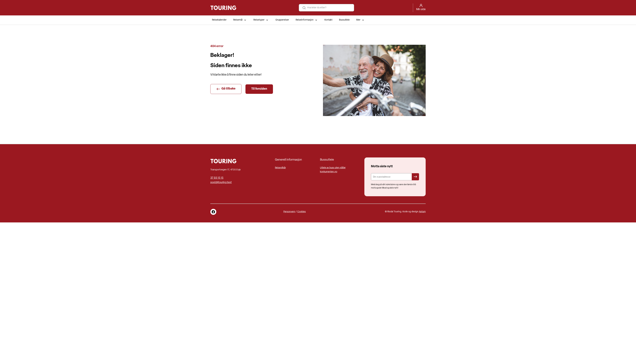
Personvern (289, 211)
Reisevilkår (280, 168)
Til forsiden (259, 89)
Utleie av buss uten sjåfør (333, 168)
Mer (358, 20)
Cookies (301, 211)
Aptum (422, 211)
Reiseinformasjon (305, 20)
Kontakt (328, 20)
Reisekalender (219, 20)
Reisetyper (259, 20)
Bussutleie (344, 20)
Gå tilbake (228, 88)
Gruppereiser (282, 20)
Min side (421, 9)
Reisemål (237, 20)
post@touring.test (221, 182)
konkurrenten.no (328, 172)
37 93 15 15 (216, 178)
